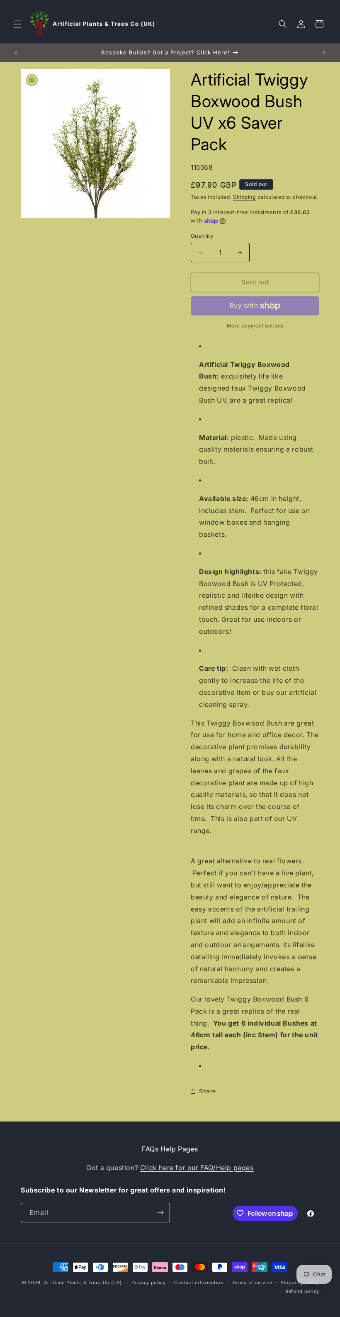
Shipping (244, 197)
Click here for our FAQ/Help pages (197, 1167)
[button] (17, 24)
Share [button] (207, 1091)
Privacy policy (148, 1282)
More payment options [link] (255, 326)
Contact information (199, 1282)
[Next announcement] (324, 53)
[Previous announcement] (16, 53)
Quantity (202, 235)
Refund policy (302, 1291)
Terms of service (252, 1282)
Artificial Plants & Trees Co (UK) (83, 1282)
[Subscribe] (160, 1212)
